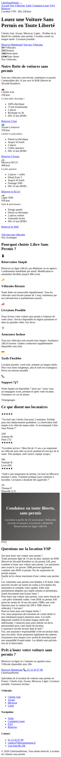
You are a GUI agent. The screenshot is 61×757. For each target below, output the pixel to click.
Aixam (11, 699)
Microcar (12, 702)
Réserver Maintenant (12, 44)
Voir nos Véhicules (33, 44)
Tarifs (29, 5)
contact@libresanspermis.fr (22, 742)
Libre (10, 2)
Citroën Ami (14, 697)
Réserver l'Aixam (10, 156)
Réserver (5, 8)
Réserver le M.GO (10, 191)
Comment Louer (40, 5)
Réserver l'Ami (9, 121)
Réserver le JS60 (10, 226)
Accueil (5, 5)
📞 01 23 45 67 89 (33, 669)
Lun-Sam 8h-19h (16, 745)
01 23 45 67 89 (15, 740)
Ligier (11, 705)
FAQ (52, 5)
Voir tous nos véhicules (13, 234)
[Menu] (20, 3)
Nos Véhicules (17, 5)
